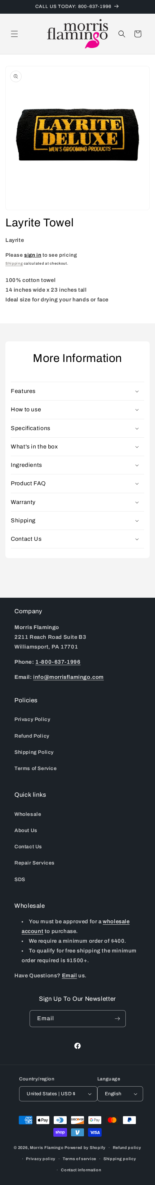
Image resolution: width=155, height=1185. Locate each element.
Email (69, 975)
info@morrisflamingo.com (68, 677)
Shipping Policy (34, 752)
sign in (32, 255)
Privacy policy (41, 1159)
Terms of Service (35, 768)
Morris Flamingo (47, 1147)
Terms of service (79, 1159)
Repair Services (34, 863)
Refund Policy (31, 736)
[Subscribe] (117, 1018)
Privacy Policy (32, 719)
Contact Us (28, 846)
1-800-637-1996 (57, 662)
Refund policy (127, 1147)
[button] (14, 34)
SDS (19, 879)
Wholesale (27, 814)
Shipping (14, 263)
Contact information (81, 1170)
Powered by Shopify (85, 1147)
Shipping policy (119, 1159)
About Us (25, 830)
